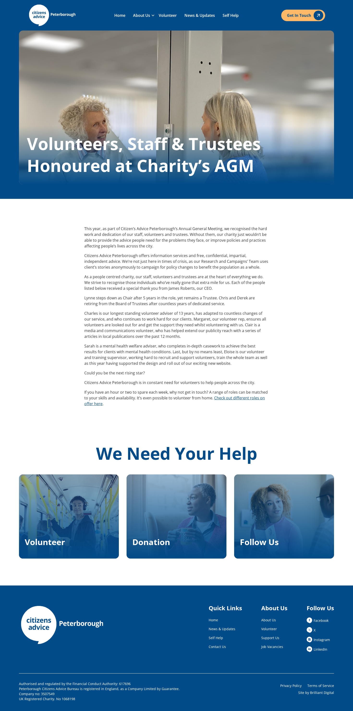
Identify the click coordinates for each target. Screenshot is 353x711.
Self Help (231, 15)
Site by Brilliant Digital (316, 692)
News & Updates (199, 15)
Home (119, 15)
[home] (59, 15)
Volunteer (168, 15)
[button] (142, 15)
